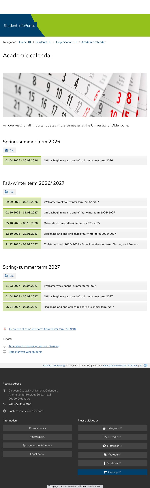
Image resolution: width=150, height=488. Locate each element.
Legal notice (37, 454)
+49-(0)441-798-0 (20, 404)
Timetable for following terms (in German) (34, 346)
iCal (11, 150)
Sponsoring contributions (37, 445)
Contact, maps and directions (26, 411)
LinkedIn (112, 437)
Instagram (112, 428)
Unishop (112, 472)
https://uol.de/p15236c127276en (120, 365)
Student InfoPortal (19, 25)
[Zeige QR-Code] (145, 365)
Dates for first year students (25, 352)
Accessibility (37, 437)
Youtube (112, 454)
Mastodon (112, 446)
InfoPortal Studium (52, 365)
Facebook (112, 463)
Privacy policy (37, 428)
